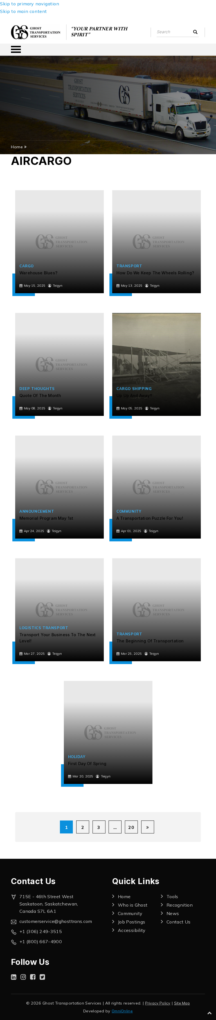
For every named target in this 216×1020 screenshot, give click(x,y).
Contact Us (178, 922)
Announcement (36, 511)
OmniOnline (122, 1011)
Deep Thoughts (37, 388)
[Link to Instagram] (23, 977)
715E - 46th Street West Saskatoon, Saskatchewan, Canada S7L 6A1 (48, 904)
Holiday (77, 756)
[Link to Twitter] (42, 977)
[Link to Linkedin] (13, 977)
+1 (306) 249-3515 (40, 931)
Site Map (182, 1003)
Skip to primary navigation (29, 3)
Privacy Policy (157, 1003)
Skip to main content (23, 11)
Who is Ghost (132, 905)
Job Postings (131, 922)
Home (17, 146)
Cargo (26, 266)
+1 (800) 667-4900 (40, 941)
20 (131, 827)
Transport (129, 266)
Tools (172, 896)
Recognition (179, 905)
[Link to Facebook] (32, 977)
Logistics (30, 628)
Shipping (142, 388)
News (172, 913)
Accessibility (132, 930)
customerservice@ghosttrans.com (55, 921)
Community (128, 511)
